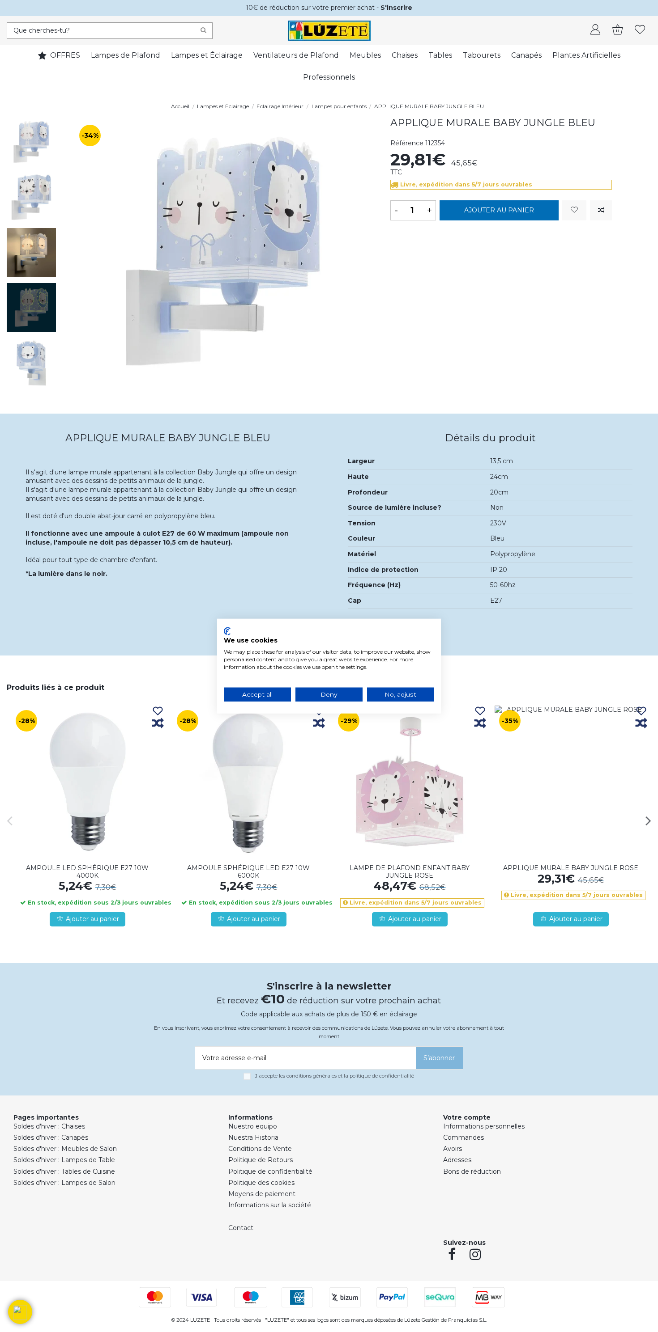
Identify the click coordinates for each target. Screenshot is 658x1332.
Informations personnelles (484, 1126)
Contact (240, 1228)
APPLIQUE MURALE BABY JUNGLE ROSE (570, 868)
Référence (406, 143)
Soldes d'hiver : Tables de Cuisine (64, 1171)
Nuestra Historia (253, 1137)
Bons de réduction (472, 1171)
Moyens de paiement (261, 1194)
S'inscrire (396, 8)
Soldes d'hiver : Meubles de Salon (65, 1149)
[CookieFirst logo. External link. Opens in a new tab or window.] (227, 631)
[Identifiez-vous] (595, 30)
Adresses (457, 1160)
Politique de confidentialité (270, 1171)
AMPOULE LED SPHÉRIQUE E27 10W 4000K (87, 872)
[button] (20, 1312)
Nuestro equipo (252, 1126)
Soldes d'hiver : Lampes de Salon (64, 1183)
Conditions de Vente (260, 1149)
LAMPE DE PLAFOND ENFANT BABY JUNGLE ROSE (410, 872)
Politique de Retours (260, 1160)
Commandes (463, 1137)
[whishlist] (640, 30)
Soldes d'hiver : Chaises (49, 1126)
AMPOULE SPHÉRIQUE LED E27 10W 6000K (248, 872)
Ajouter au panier (499, 210)
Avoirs (452, 1149)
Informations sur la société (269, 1205)
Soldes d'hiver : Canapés (50, 1137)
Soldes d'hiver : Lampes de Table (64, 1160)
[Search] (203, 30)
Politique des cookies (261, 1183)
